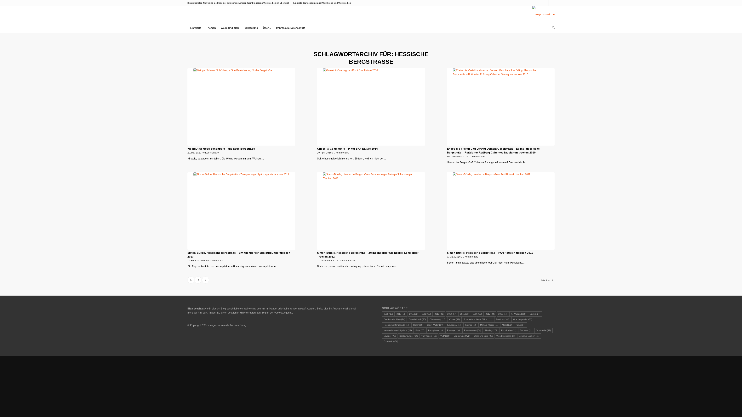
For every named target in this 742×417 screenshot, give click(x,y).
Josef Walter (435, 325)
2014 (451, 314)
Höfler (418, 325)
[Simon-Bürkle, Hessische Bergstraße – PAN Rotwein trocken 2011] (501, 211)
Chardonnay (438, 319)
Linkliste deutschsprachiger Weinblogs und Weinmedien (322, 3)
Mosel (507, 325)
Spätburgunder (408, 336)
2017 (490, 314)
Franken (503, 319)
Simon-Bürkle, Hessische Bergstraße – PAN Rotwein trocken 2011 (490, 252)
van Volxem (429, 336)
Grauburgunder (522, 319)
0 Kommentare (211, 152)
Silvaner (390, 336)
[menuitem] (239, 3)
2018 (502, 314)
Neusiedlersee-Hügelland (398, 330)
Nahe (520, 325)
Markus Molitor (489, 325)
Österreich (391, 341)
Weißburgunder (505, 336)
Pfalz (420, 330)
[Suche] (552, 28)
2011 (413, 314)
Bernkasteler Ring (394, 319)
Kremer (471, 325)
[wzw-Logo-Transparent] (543, 14)
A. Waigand (518, 314)
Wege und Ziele (483, 336)
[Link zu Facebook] (546, 3)
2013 (439, 314)
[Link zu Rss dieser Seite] (552, 3)
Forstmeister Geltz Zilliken (478, 319)
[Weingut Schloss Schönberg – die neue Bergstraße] (241, 107)
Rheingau (453, 330)
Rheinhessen (472, 330)
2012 (426, 314)
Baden (535, 314)
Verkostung (462, 336)
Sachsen (526, 330)
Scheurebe (543, 330)
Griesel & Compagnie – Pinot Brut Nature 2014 (347, 148)
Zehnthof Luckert (529, 336)
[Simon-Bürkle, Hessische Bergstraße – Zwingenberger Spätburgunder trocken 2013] (241, 211)
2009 (388, 314)
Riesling (491, 330)
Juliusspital (454, 325)
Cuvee (454, 319)
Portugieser (435, 330)
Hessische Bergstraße (396, 325)
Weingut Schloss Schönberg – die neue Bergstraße (221, 148)
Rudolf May (508, 330)
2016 (477, 314)
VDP (445, 336)
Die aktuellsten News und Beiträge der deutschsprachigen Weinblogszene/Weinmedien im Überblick (238, 3)
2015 (464, 314)
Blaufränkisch (417, 319)
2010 (401, 314)
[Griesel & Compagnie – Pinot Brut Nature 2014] (371, 107)
